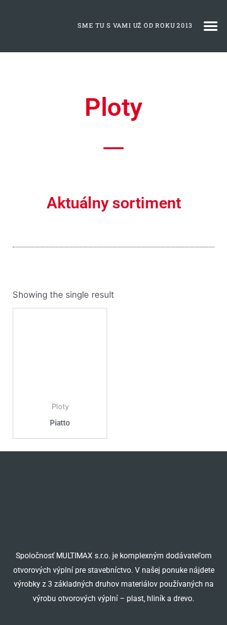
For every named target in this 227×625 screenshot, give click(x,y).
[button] (210, 25)
